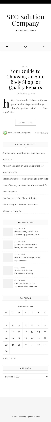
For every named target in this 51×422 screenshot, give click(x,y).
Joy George (8, 198)
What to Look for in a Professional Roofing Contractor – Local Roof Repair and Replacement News (27, 272)
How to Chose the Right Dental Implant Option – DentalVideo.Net (27, 259)
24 (12, 344)
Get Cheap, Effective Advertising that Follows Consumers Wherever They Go (20, 204)
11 (19, 331)
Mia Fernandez (10, 153)
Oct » (12, 358)
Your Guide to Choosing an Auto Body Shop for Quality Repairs (25, 79)
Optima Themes (33, 416)
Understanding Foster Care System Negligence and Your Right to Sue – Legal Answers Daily (26, 233)
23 (6, 344)
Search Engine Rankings (36, 178)
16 (6, 338)
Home (25, 66)
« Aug (5, 358)
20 (32, 338)
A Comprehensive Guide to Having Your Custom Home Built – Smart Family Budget (26, 246)
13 (32, 331)
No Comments (41, 132)
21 (38, 338)
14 (38, 331)
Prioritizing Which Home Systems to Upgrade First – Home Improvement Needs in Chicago (27, 285)
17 (12, 338)
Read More (25, 122)
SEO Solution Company (25, 19)
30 (6, 351)
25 (19, 344)
